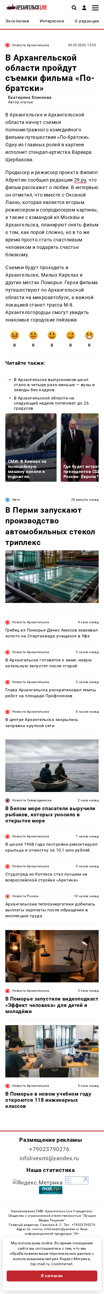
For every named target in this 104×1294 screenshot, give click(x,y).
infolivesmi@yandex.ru (49, 1158)
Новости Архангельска (30, 45)
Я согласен (52, 1275)
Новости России (25, 896)
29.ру (80, 180)
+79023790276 (49, 1149)
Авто (16, 499)
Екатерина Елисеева (30, 97)
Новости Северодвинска (32, 800)
